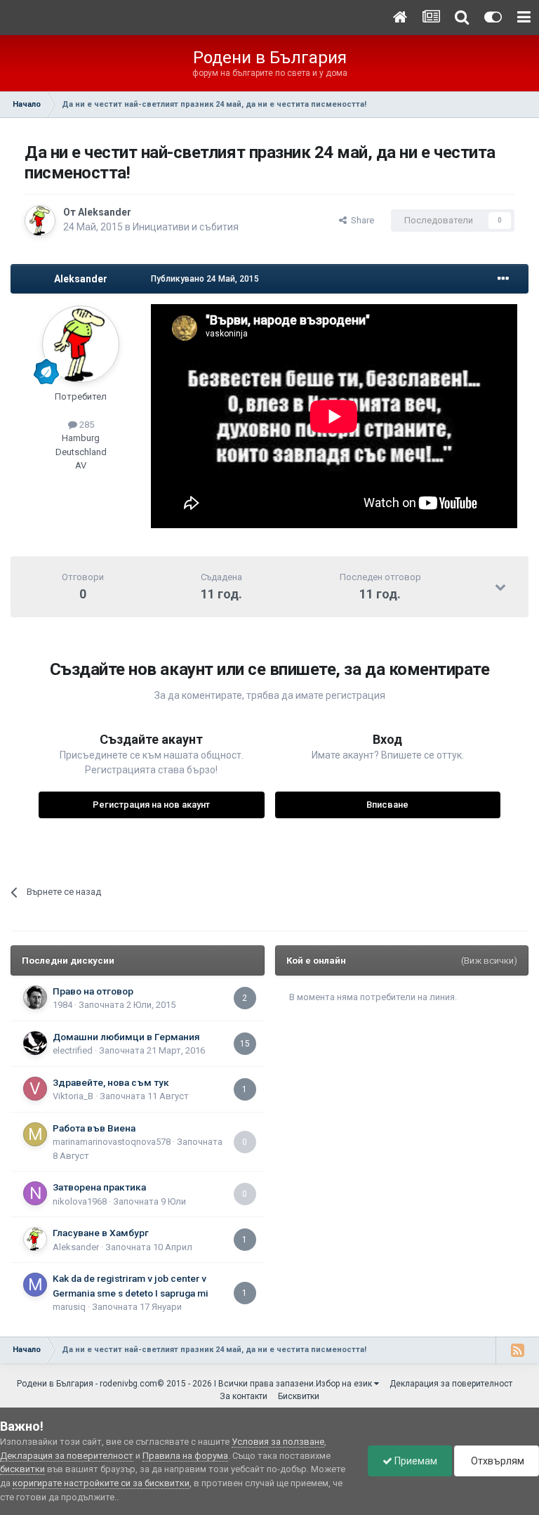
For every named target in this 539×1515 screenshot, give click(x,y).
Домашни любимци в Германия (126, 1036)
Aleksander (104, 212)
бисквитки (22, 1469)
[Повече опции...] (503, 278)
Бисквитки (298, 1396)
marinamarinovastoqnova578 (112, 1141)
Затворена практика (99, 1187)
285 (85, 424)
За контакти (243, 1396)
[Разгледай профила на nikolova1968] (35, 1193)
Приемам (414, 1461)
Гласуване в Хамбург (101, 1232)
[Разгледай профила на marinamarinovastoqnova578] (35, 1134)
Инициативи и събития (186, 226)
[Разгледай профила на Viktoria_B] (35, 1089)
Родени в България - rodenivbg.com (87, 1384)
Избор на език (345, 1384)
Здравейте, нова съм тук (111, 1082)
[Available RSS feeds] (517, 1350)
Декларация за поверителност (451, 1384)
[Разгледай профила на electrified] (35, 1043)
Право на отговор (93, 991)
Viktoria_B (73, 1096)
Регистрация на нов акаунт (151, 804)
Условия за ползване (278, 1441)
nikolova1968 (80, 1201)
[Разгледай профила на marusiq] (35, 1285)
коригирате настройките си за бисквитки (101, 1483)
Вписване (387, 804)
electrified (73, 1050)
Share (360, 220)
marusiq (69, 1306)
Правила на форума (185, 1455)
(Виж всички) (489, 960)
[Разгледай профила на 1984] (35, 997)
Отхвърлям (496, 1461)
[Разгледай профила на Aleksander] (40, 220)
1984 (62, 1004)
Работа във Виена (94, 1128)
